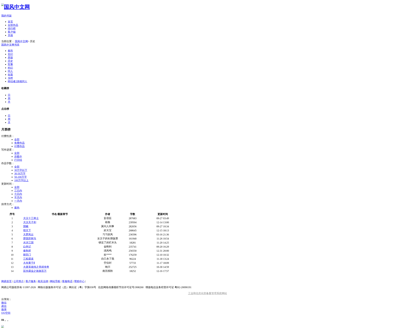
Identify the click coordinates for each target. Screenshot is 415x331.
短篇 (10, 74)
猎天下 (27, 230)
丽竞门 (27, 254)
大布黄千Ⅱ (29, 262)
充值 (10, 35)
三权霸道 (28, 258)
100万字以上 (21, 180)
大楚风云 (28, 234)
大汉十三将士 (31, 218)
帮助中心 (79, 281)
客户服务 (31, 281)
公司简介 (18, 281)
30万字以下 (20, 170)
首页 (10, 21)
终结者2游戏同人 (17, 81)
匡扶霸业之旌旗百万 (35, 271)
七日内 (18, 194)
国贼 (25, 226)
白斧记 (27, 246)
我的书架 (6, 15)
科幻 (10, 67)
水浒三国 (28, 242)
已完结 (18, 160)
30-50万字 (19, 173)
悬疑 (10, 57)
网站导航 (55, 281)
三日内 (18, 190)
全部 (16, 139)
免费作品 (19, 142)
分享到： (6, 299)
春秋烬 (27, 250)
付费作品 (19, 146)
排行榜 (12, 28)
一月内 (18, 200)
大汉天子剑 (29, 222)
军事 (10, 64)
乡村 (10, 78)
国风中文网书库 (10, 44)
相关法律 (43, 281)
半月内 (18, 197)
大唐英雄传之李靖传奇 (36, 266)
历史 (10, 61)
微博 (3, 309)
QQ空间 (5, 313)
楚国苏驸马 (29, 238)
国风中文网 (21, 41)
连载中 (18, 156)
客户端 (12, 32)
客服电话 (67, 281)
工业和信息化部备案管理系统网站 (207, 293)
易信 (3, 306)
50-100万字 (20, 177)
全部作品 (13, 25)
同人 (10, 71)
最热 (16, 207)
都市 (10, 50)
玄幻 (10, 54)
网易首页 (6, 281)
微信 (3, 302)
